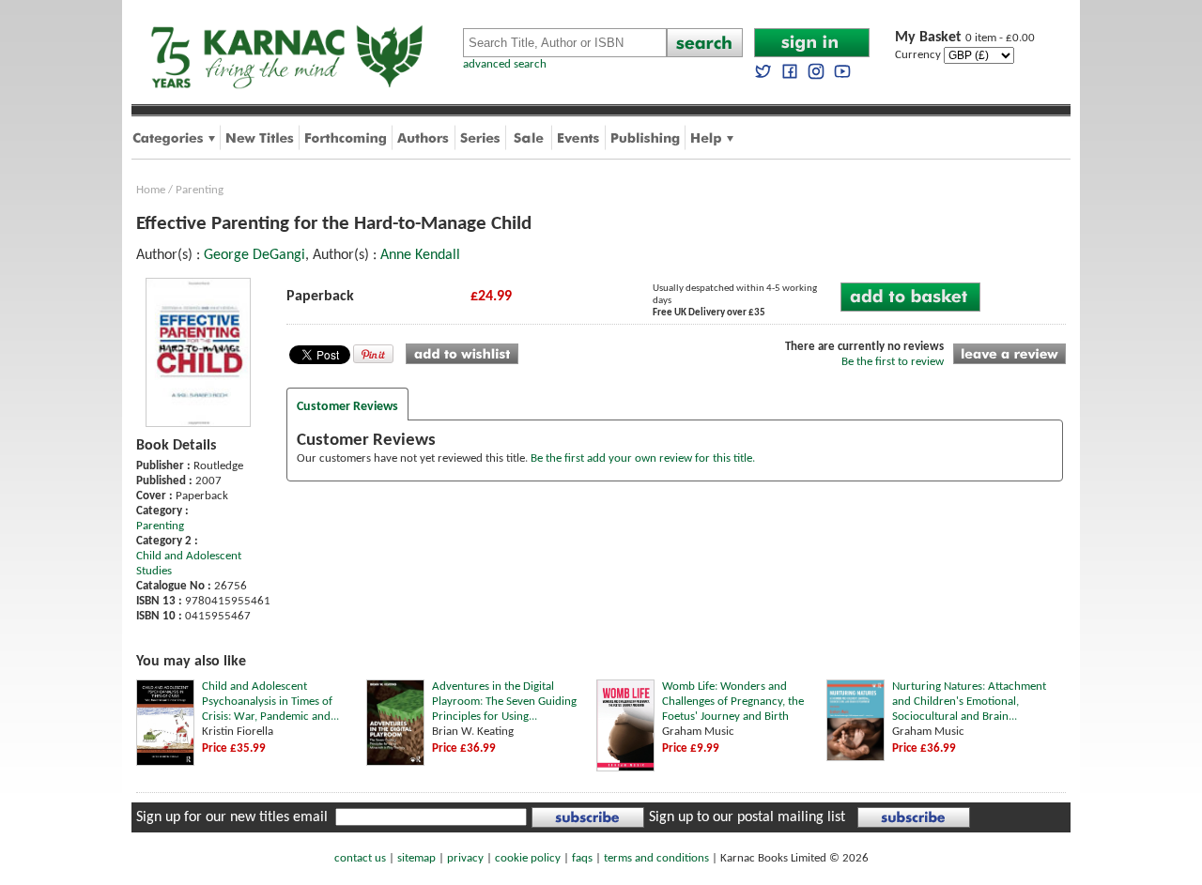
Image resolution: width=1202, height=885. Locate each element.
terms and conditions (656, 858)
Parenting (199, 190)
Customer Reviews (347, 407)
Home (150, 190)
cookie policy (528, 858)
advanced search (505, 64)
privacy (465, 858)
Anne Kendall (420, 255)
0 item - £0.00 (965, 38)
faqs (582, 858)
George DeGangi (254, 255)
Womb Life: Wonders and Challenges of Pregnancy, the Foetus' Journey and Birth (733, 701)
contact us (360, 858)
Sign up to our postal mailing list (747, 817)
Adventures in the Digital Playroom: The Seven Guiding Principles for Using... (504, 701)
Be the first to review (892, 362)
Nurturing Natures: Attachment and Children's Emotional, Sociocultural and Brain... (969, 701)
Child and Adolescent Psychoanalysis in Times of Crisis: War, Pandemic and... (270, 701)
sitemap (416, 858)
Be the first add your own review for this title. (643, 458)
